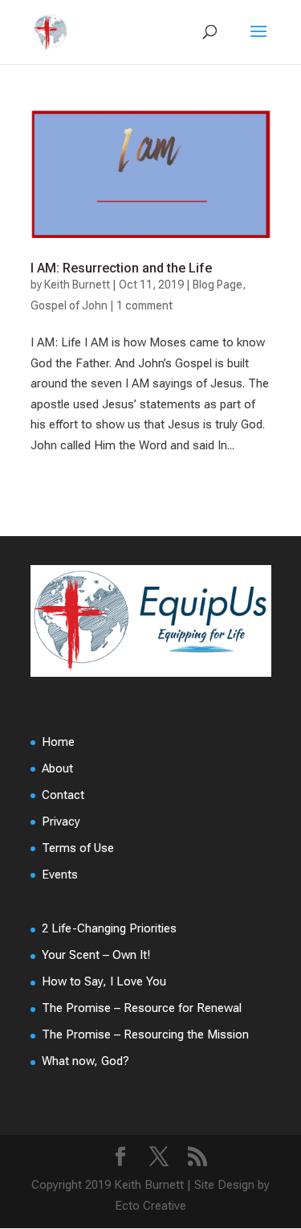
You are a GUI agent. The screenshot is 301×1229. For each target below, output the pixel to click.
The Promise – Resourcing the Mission (145, 1034)
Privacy (61, 821)
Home (58, 742)
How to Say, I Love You (104, 981)
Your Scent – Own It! (96, 955)
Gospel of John (69, 305)
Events (60, 874)
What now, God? (85, 1061)
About (57, 768)
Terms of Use (78, 848)
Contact (63, 795)
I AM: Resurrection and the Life (121, 268)
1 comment (144, 305)
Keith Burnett (77, 284)
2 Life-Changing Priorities (109, 928)
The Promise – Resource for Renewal (142, 1008)
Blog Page (217, 284)
